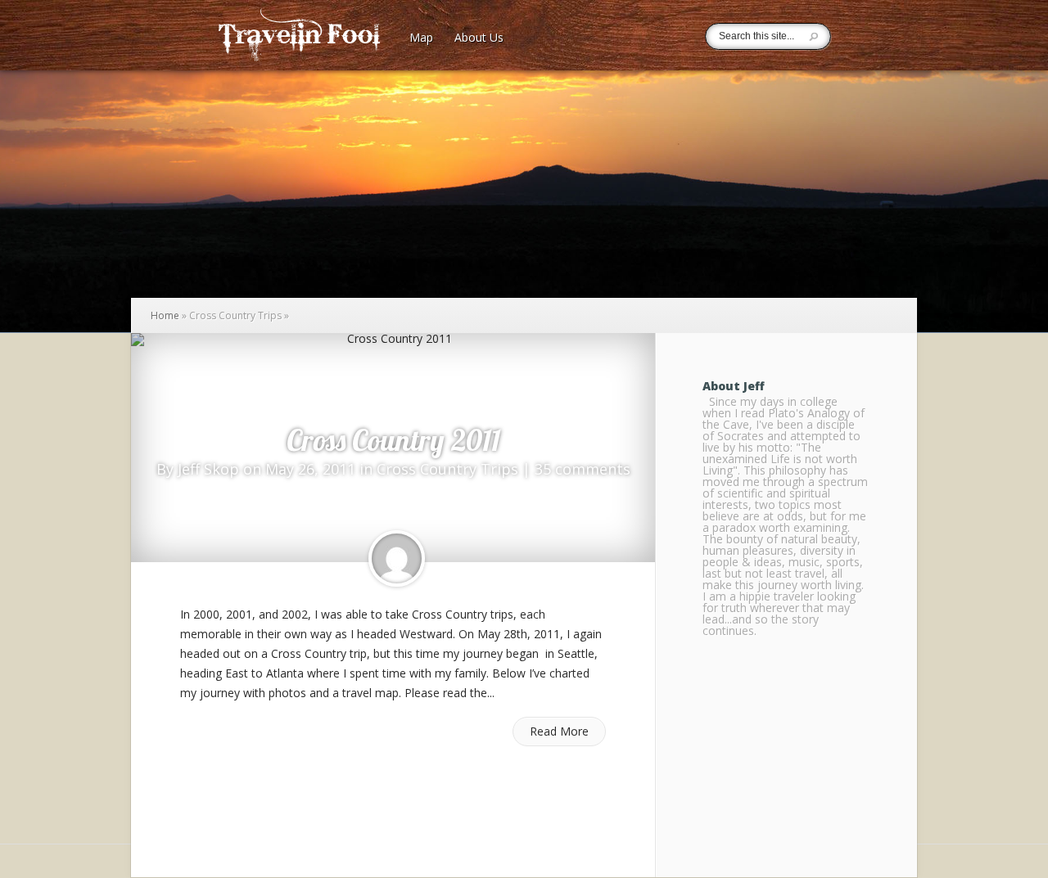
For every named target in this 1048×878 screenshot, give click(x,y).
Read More (559, 731)
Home (165, 315)
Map (421, 38)
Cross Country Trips (447, 469)
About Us (479, 38)
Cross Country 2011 (393, 439)
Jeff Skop (208, 469)
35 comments (582, 469)
